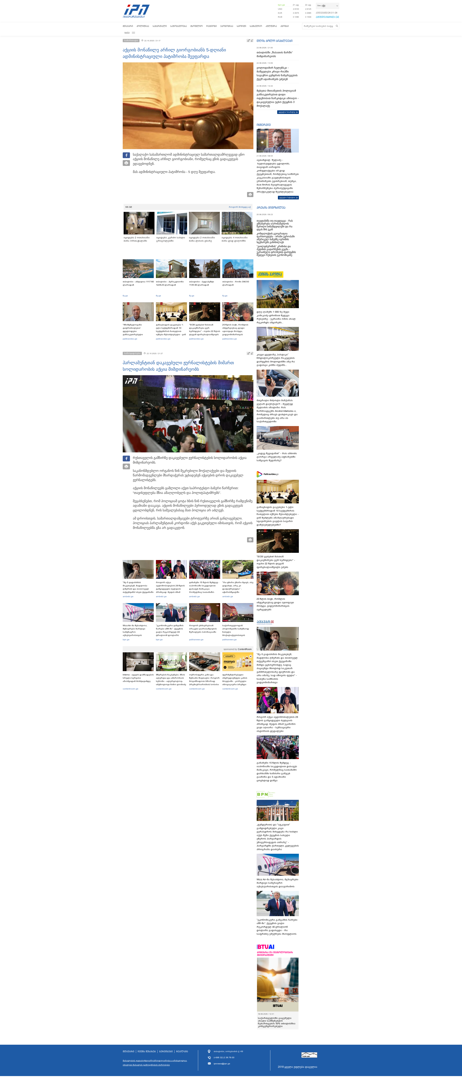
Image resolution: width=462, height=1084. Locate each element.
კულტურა (271, 26)
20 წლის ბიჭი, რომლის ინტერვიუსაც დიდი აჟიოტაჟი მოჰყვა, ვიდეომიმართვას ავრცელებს (235, 331)
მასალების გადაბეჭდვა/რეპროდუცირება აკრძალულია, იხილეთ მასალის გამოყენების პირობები (155, 1062)
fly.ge (125, 295)
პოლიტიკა (143, 26)
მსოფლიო (196, 26)
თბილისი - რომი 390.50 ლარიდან (235, 283)
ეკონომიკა (226, 26)
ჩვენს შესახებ (147, 1051)
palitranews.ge (196, 639)
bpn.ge (281, 5)
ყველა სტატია (287, 197)
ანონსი (284, 26)
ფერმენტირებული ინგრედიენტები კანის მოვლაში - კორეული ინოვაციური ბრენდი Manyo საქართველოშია (235, 681)
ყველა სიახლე (287, 112)
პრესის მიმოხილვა (271, 207)
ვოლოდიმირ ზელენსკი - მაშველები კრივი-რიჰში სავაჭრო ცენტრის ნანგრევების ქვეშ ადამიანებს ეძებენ (277, 73)
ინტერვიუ (264, 125)
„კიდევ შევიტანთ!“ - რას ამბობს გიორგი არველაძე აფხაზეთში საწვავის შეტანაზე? (277, 457)
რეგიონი (211, 26)
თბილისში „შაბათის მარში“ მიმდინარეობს (275, 54)
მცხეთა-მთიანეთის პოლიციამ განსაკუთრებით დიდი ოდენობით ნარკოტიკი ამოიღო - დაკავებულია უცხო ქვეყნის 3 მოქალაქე (278, 98)
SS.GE (128, 207)
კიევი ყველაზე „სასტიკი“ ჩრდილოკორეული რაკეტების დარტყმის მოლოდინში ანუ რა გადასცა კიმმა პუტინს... (276, 360)
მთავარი (128, 26)
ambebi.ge (128, 596)
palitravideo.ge (130, 339)
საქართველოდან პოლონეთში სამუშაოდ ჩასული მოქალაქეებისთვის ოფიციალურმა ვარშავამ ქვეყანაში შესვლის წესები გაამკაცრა (237, 635)
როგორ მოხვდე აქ (240, 207)
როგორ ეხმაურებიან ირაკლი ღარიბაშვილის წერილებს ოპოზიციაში (203, 628)
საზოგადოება (178, 26)
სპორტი (241, 26)
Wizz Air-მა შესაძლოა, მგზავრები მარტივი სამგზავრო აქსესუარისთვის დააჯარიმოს (135, 632)
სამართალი (160, 26)
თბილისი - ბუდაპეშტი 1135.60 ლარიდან (201, 283)
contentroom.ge (130, 689)
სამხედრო (256, 26)
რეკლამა (182, 1051)
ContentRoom (245, 649)
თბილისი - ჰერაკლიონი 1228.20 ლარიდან (170, 283)
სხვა (127, 32)
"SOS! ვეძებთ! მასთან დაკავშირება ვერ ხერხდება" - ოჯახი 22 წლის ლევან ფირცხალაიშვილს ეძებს (204, 331)
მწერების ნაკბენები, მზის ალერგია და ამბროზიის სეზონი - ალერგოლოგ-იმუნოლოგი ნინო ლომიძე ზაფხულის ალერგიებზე (171, 681)
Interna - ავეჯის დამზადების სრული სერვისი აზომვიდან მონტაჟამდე (138, 677)
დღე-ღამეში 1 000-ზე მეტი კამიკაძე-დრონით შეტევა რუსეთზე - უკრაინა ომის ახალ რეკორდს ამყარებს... (276, 317)
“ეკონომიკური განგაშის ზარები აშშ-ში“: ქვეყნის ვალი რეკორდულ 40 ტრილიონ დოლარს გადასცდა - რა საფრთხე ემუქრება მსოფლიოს (170, 633)
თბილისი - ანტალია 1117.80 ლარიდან (138, 283)
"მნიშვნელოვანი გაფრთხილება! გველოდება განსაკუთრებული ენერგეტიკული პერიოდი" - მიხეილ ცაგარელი (138, 332)
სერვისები (166, 1051)
